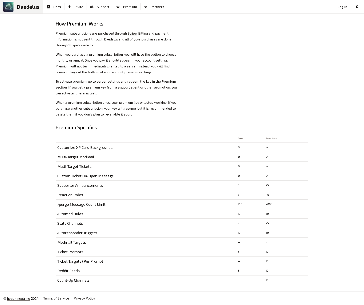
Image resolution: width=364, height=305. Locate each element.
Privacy (84, 298)
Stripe (132, 33)
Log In (342, 7)
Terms (56, 298)
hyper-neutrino (18, 298)
